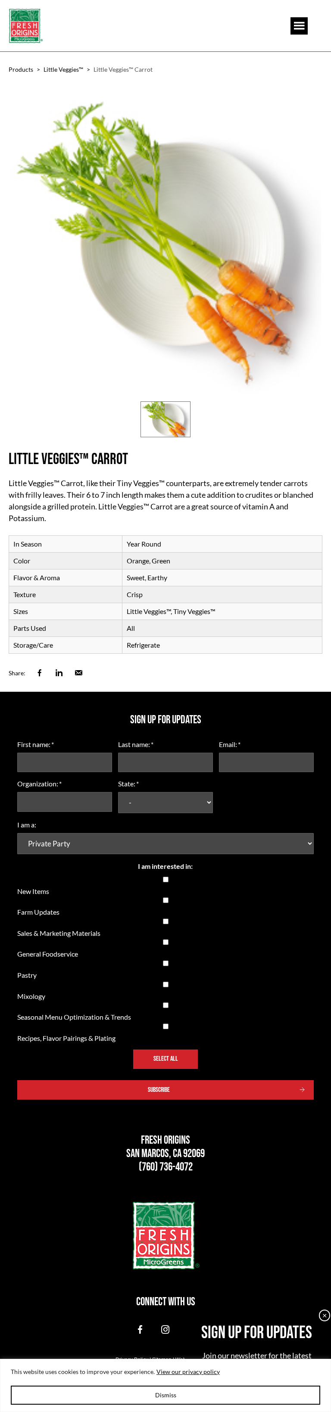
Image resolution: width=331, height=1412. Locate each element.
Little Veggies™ (63, 69)
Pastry (27, 975)
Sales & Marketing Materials (58, 933)
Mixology (31, 996)
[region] (165, 1385)
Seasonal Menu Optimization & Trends (74, 1017)
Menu (299, 26)
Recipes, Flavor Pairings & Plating (66, 1038)
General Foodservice (47, 954)
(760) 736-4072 (166, 1167)
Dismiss (165, 1395)
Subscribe (159, 1090)
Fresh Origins (26, 26)
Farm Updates (38, 912)
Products (21, 69)
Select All (165, 1059)
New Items (33, 891)
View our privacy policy (188, 1371)
